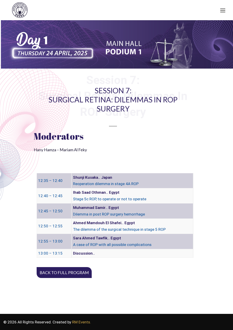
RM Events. (81, 322)
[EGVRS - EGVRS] (18, 10)
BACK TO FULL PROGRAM (64, 272)
